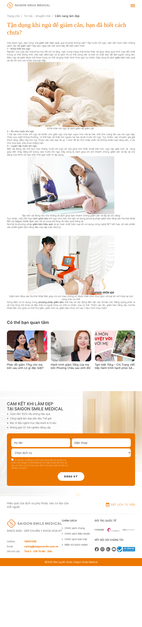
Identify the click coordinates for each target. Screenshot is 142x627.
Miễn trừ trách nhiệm (76, 544)
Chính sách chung (75, 528)
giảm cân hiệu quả (49, 42)
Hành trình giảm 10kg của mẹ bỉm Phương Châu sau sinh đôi (71, 366)
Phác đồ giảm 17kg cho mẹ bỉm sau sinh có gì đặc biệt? (25, 366)
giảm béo (120, 57)
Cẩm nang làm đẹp (67, 16)
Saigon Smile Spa (24, 221)
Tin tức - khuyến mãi (37, 16)
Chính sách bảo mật (76, 539)
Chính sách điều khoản (77, 533)
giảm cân (25, 45)
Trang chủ (13, 16)
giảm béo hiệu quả (43, 224)
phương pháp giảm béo (51, 302)
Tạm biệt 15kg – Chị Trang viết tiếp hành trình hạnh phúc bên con (115, 366)
